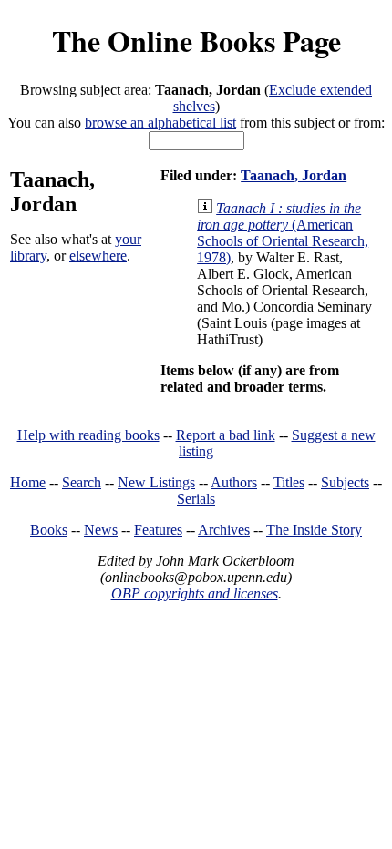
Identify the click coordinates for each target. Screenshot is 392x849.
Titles (288, 482)
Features (158, 529)
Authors (234, 482)
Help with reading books (88, 435)
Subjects (345, 482)
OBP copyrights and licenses (194, 593)
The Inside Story (314, 529)
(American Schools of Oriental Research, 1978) (282, 232)
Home (28, 482)
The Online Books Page (196, 40)
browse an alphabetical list (160, 122)
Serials (196, 498)
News (101, 529)
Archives (224, 529)
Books (48, 529)
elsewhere (98, 255)
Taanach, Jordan (293, 175)
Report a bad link (225, 435)
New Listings (156, 482)
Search (81, 482)
